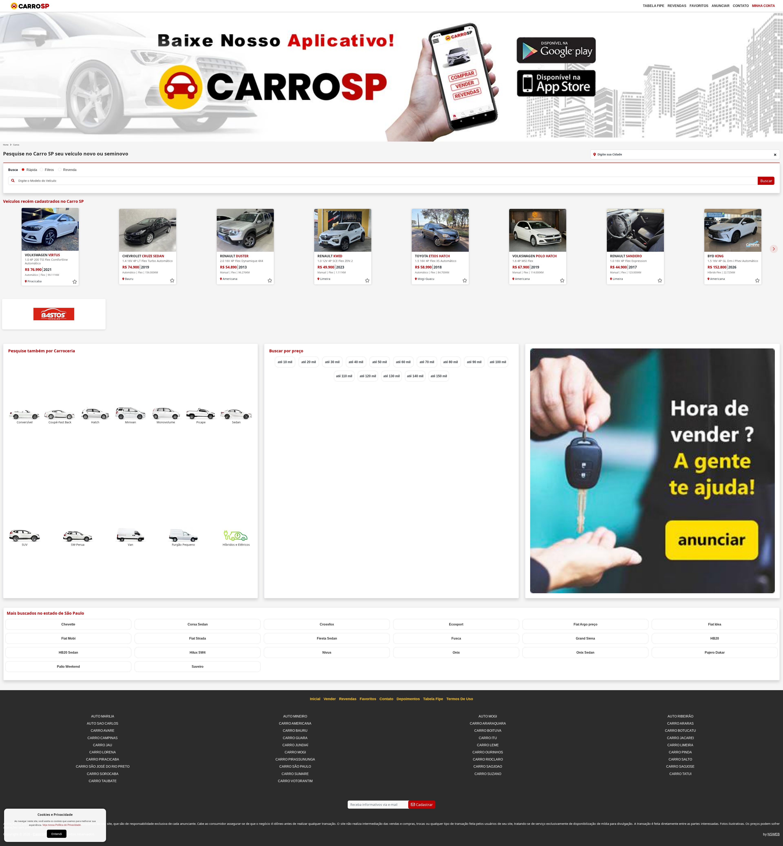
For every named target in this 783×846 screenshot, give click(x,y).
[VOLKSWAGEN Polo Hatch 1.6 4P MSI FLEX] (537, 230)
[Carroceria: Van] (130, 535)
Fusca (456, 638)
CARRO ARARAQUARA (488, 723)
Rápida (32, 170)
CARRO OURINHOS (487, 752)
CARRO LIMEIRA (680, 745)
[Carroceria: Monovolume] (165, 412)
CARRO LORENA (102, 752)
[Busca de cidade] (775, 155)
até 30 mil (332, 362)
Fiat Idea (714, 624)
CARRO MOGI (295, 752)
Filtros (49, 170)
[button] (774, 249)
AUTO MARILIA (102, 716)
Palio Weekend (68, 666)
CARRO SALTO (680, 759)
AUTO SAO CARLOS (102, 723)
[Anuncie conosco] (652, 470)
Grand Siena (585, 638)
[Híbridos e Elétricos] (236, 535)
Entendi (56, 834)
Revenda (69, 170)
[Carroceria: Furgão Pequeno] (183, 535)
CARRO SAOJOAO (487, 766)
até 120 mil (368, 376)
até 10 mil (285, 362)
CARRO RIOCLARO (488, 759)
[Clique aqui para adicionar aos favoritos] (75, 282)
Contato (741, 6)
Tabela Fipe (653, 6)
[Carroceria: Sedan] (236, 412)
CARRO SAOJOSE (680, 766)
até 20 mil (308, 362)
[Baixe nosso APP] (391, 76)
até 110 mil (344, 376)
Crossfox (327, 624)
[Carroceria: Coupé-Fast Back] (59, 412)
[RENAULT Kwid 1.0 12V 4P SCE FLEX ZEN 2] (342, 230)
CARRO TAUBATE (103, 781)
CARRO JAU (102, 745)
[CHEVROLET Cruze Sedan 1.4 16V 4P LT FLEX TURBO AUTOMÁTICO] (147, 230)
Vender (330, 699)
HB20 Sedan (68, 652)
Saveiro (197, 666)
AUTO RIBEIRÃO (680, 716)
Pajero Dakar (715, 652)
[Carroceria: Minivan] (130, 412)
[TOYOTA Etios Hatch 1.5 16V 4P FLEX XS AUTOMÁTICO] (440, 230)
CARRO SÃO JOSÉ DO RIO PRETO (102, 766)
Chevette (68, 624)
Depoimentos (408, 699)
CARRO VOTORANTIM (295, 781)
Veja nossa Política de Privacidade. (61, 825)
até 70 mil (427, 362)
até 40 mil (356, 362)
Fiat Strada (197, 638)
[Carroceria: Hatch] (95, 412)
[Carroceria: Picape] (201, 412)
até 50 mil (379, 362)
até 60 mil (403, 362)
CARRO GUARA (295, 738)
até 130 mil (391, 376)
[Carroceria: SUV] (24, 535)
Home (6, 145)
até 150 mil (439, 376)
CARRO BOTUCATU (680, 730)
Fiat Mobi (68, 638)
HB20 (714, 638)
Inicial (315, 699)
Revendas (677, 6)
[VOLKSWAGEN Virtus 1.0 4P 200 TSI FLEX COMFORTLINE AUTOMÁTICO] (50, 229)
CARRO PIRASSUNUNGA (295, 759)
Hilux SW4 (198, 652)
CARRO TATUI (680, 774)
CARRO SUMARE (295, 774)
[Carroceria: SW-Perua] (77, 535)
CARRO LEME (488, 745)
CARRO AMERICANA (295, 723)
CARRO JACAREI (680, 738)
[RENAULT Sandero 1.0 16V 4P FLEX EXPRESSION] (635, 230)
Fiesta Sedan (327, 638)
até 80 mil (450, 362)
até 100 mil (498, 362)
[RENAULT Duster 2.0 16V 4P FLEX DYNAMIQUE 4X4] (245, 230)
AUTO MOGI (488, 716)
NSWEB (774, 834)
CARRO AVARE (102, 730)
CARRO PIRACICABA (102, 759)
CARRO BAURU (295, 730)
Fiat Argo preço (585, 624)
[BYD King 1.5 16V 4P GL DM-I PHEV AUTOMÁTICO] (732, 230)
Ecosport (456, 624)
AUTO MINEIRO (295, 716)
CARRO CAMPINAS (102, 738)
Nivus (326, 652)
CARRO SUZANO (487, 774)
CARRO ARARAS (680, 723)
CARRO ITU (488, 738)
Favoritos (699, 6)
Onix (456, 652)
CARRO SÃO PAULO (295, 766)
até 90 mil (474, 362)
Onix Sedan (585, 652)
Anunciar (721, 6)
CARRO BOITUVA (487, 730)
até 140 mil (415, 376)
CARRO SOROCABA (102, 774)
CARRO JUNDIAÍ (295, 745)
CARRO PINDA (680, 752)
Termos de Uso (459, 699)
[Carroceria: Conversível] (24, 412)
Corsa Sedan (198, 624)
